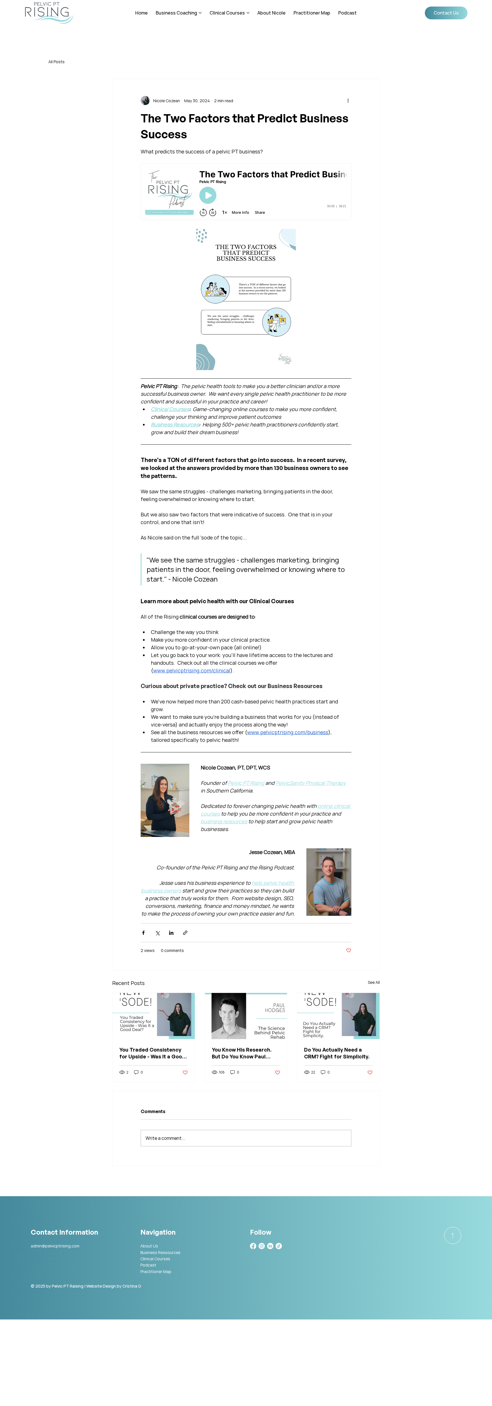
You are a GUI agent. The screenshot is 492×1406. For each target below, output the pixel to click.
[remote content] (246, 192)
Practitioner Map (155, 1271)
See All (374, 982)
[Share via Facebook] (143, 932)
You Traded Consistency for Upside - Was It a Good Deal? (152, 1053)
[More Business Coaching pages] (200, 12)
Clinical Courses (155, 1258)
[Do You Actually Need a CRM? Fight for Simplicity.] (338, 1016)
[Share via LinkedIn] (171, 932)
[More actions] (348, 100)
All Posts (56, 61)
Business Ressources (160, 1252)
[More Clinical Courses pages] (248, 12)
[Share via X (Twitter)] (157, 932)
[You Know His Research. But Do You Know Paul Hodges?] (246, 1016)
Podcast (148, 1265)
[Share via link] (185, 932)
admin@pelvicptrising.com (55, 1246)
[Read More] (452, 1235)
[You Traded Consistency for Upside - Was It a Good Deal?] (153, 1016)
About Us (149, 1246)
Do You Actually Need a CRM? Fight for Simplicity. (337, 1053)
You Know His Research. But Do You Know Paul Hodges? (242, 1053)
